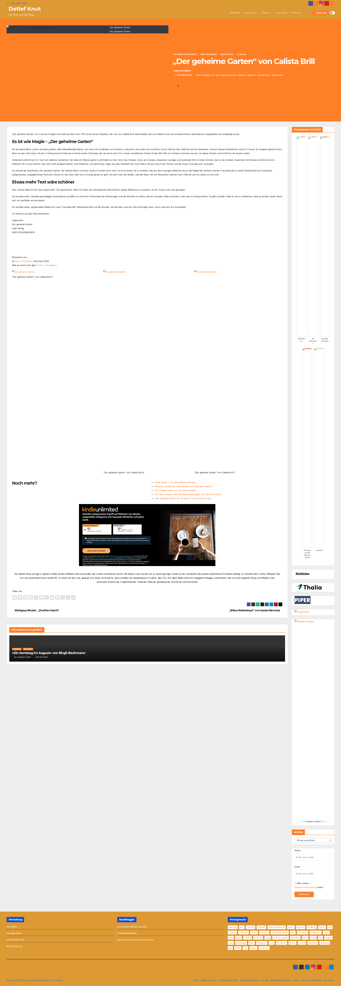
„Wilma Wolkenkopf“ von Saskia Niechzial (255, 610)
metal (267, 938)
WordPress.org (14, 946)
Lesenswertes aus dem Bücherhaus (135, 939)
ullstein (253, 948)
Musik (313, 938)
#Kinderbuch (263, 75)
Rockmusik (281, 943)
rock (272, 943)
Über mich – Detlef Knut (311, 980)
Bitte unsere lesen (309, 885)
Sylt (230, 948)
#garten (242, 75)
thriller (237, 948)
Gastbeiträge (226, 54)
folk (330, 927)
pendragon (241, 943)
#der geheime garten (226, 75)
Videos (266, 13)
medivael (258, 938)
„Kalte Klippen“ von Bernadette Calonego (175, 482)
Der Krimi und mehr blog (185, 54)
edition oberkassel (276, 927)
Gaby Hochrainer (208, 54)
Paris (231, 943)
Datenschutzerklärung (306, 887)
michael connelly (280, 938)
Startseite (235, 13)
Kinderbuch (315, 932)
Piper (251, 943)
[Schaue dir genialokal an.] (302, 573)
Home (196, 980)
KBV (293, 932)
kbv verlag (302, 932)
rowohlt (302, 943)
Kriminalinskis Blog (127, 933)
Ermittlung (311, 927)
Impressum (281, 13)
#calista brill (209, 75)
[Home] (225, 12)
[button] (310, 12)
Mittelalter (295, 938)
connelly (250, 927)
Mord (305, 938)
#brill (198, 75)
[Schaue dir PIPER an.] (302, 600)
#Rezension (278, 75)
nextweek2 (28, 649)
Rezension (261, 943)
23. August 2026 (22, 657)
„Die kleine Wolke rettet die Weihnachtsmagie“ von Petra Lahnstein (187, 494)
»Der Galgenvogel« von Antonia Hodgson (175, 490)
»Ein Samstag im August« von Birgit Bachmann (48, 653)
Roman (292, 943)
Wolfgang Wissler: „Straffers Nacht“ (36, 610)
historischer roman (280, 932)
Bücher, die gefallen (47, 265)
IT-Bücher (296, 13)
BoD (242, 927)
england (300, 927)
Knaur (326, 932)
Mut (320, 938)
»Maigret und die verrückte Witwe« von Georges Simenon (183, 486)
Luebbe (247, 938)
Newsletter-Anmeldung (281, 980)
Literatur (241, 54)
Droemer (261, 927)
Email (297, 866)
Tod (245, 948)
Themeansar (57, 980)
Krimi (231, 938)
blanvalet (233, 927)
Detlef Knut (25, 8)
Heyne (254, 932)
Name (298, 850)
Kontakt (265, 980)
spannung (324, 943)
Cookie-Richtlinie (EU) (228, 980)
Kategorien (250, 13)
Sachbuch (312, 943)
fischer (322, 927)
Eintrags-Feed (14, 933)
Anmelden (12, 926)
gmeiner (232, 932)
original (328, 938)
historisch (264, 932)
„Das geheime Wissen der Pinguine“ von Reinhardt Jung (182, 498)
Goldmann (243, 932)
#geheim (251, 75)
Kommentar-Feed (15, 939)
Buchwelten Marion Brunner (132, 926)
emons (291, 927)
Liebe (238, 938)
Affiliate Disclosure (209, 980)
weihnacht (264, 948)
